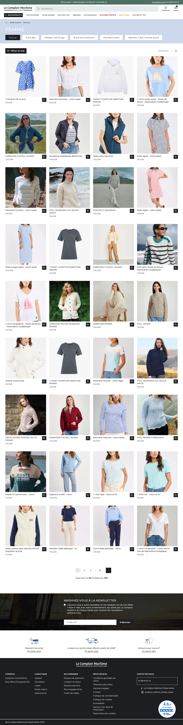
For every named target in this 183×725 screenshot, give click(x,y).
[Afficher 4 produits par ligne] (176, 50)
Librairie (38, 678)
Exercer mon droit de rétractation (103, 708)
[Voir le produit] (88, 100)
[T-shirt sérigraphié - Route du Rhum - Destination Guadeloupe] (25, 306)
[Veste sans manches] (113, 137)
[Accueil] (18, 9)
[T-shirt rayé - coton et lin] (113, 475)
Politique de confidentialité (105, 696)
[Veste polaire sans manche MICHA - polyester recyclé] (25, 531)
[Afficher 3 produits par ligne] (172, 50)
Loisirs (37, 685)
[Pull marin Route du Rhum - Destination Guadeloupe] (157, 249)
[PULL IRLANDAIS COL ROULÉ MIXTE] (69, 192)
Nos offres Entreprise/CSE (17, 682)
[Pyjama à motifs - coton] (69, 475)
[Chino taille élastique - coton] (113, 529)
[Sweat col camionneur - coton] (25, 475)
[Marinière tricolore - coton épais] (69, 80)
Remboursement (72, 685)
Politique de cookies (102, 699)
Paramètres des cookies (104, 713)
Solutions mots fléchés (16, 678)
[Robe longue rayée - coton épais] (25, 248)
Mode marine (41, 689)
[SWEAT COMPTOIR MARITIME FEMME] (113, 81)
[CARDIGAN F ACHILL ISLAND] (25, 137)
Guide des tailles (71, 693)
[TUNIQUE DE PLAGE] (25, 80)
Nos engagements (73, 689)
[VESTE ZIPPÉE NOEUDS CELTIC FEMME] (25, 420)
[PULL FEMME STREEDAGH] (157, 418)
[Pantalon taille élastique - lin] (69, 529)
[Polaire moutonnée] (25, 361)
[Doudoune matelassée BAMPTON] (69, 137)
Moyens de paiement (74, 678)
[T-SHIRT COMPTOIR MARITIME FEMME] (69, 249)
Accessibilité (98, 703)
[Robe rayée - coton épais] (157, 137)
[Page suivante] (108, 570)
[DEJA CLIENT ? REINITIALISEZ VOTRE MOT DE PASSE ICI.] (84, 2)
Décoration (40, 682)
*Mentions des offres (102, 684)
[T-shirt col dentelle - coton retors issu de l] (157, 531)
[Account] (165, 7)
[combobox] (96, 9)
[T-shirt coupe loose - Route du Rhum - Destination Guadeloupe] (157, 81)
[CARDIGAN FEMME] (113, 305)
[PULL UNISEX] (157, 305)
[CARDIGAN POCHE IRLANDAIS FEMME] (69, 306)
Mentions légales (101, 688)
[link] (78, 570)
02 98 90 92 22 (172, 2)
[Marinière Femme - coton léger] (113, 361)
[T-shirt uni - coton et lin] (157, 475)
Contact (97, 692)
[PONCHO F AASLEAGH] (113, 191)
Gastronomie (41, 693)
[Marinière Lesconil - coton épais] (113, 418)
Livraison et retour (72, 682)
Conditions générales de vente (104, 679)
